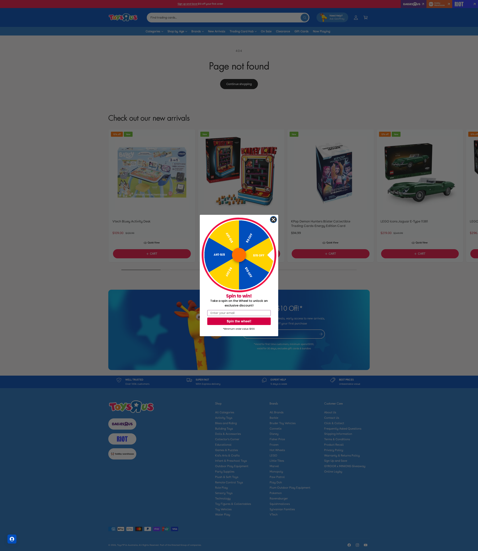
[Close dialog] (273, 219)
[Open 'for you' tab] (11, 539)
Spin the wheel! (239, 321)
